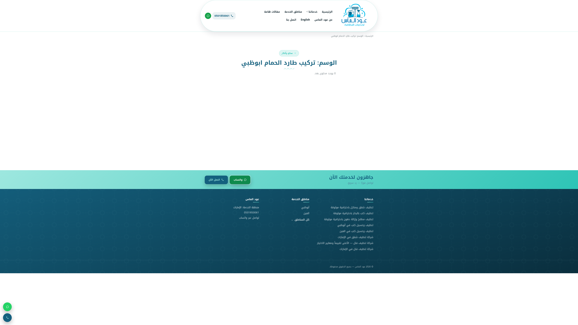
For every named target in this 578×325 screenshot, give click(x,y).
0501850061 (251, 212)
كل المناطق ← (300, 219)
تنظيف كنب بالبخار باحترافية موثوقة (353, 213)
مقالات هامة (272, 11)
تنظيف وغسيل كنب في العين (356, 231)
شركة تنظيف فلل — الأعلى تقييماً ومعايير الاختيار (345, 243)
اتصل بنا (291, 19)
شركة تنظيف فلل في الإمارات (356, 249)
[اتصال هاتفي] (7, 317)
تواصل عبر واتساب (249, 217)
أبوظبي (305, 207)
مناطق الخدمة (293, 11)
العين (306, 213)
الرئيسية (327, 11)
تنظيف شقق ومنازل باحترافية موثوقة (352, 207)
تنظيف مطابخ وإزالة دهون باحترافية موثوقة (348, 219)
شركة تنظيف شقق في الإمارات (355, 237)
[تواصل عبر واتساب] (208, 16)
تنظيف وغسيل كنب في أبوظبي (355, 225)
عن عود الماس (323, 19)
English (305, 19)
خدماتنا (313, 11)
